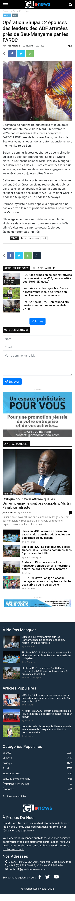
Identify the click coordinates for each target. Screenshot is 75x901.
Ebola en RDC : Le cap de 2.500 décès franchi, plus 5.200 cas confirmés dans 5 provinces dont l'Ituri (47, 550)
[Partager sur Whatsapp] (30, 53)
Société (7, 295)
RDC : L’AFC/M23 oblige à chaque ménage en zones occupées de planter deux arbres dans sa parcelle (47, 581)
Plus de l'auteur (44, 268)
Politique (8, 493)
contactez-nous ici (13, 849)
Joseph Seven (10, 512)
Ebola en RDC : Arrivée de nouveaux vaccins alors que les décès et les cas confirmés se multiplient (46, 534)
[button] (8, 414)
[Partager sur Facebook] (12, 53)
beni (27, 11)
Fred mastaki (14, 45)
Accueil (6, 11)
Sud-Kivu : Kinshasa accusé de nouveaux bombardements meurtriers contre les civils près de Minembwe (46, 566)
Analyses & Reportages (9, 281)
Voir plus (37, 321)
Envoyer (14, 381)
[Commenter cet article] (37, 255)
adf (44, 238)
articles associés (16, 268)
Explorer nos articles (15, 796)
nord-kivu (34, 238)
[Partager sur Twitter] (21, 53)
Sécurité (17, 11)
